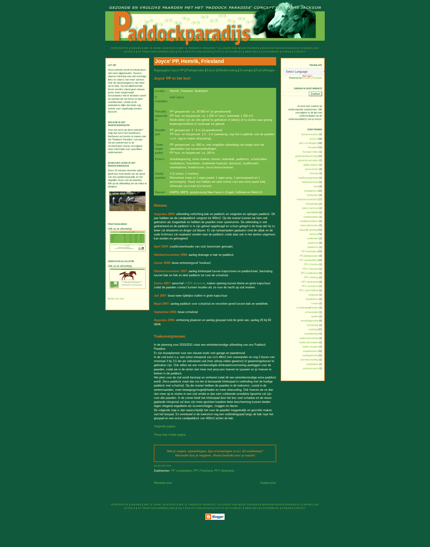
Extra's (211, 70)
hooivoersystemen (307, 199)
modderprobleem (309, 221)
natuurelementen (309, 225)
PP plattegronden (309, 255)
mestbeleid (313, 212)
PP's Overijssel (310, 286)
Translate (317, 77)
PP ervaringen (309, 251)
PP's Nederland (224, 470)
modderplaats (311, 216)
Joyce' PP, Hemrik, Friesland (189, 61)
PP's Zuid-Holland (309, 290)
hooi (316, 186)
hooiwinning (312, 203)
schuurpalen (312, 312)
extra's (314, 138)
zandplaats (312, 364)
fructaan (313, 147)
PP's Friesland (203, 470)
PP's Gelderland (310, 273)
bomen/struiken (310, 134)
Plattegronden (195, 70)
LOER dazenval (195, 283)
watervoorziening (309, 338)
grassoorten (312, 169)
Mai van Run (117, 298)
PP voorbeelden (181, 470)
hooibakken (311, 190)
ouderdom (313, 238)
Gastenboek (270, 51)
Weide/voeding (227, 70)
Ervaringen (247, 70)
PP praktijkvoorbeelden (156, 51)
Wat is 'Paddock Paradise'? (198, 48)
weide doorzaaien (309, 342)
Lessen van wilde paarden (240, 48)
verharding (313, 325)
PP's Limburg (311, 277)
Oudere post (268, 482)
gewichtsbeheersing (306, 156)
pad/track (313, 242)
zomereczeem (311, 368)
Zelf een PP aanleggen (195, 51)
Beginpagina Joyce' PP (169, 70)
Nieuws (136, 48)
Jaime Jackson (310, 208)
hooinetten (313, 195)
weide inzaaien (310, 346)
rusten (315, 303)
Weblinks (252, 51)
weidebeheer (310, 351)
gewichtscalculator (308, 160)
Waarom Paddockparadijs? (281, 48)
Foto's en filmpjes (228, 51)
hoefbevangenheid (308, 177)
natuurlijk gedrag (308, 229)
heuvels (314, 173)
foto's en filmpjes (308, 143)
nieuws (313, 234)
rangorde (313, 294)
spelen (315, 316)
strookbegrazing (310, 320)
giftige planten (311, 164)
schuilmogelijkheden (308, 307)
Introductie (120, 48)
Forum (286, 51)
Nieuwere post (163, 482)
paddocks (313, 247)
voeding (313, 329)
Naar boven (162, 466)
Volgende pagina (164, 426)
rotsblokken (312, 299)
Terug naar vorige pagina (170, 434)
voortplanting (311, 333)
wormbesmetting (309, 359)
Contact (300, 51)
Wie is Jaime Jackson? (160, 48)
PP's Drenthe (311, 264)
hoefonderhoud (310, 182)
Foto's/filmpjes (265, 70)
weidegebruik (310, 355)
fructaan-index (311, 151)
